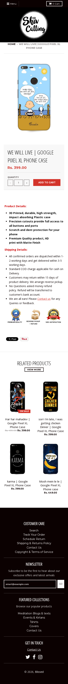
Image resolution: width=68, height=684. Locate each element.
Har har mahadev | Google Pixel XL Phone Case (17, 423)
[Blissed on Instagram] (40, 657)
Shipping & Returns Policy (34, 543)
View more (34, 369)
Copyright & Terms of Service (34, 552)
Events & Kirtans (34, 617)
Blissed (39, 672)
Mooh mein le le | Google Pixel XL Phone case (50, 485)
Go (60, 583)
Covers (34, 626)
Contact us (44, 299)
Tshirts (34, 622)
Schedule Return (34, 539)
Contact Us (34, 547)
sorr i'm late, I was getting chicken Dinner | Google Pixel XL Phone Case (50, 425)
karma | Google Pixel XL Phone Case (17, 483)
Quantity (13, 177)
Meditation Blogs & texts (34, 613)
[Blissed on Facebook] (34, 657)
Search (34, 530)
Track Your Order (34, 534)
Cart (56, 3)
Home (11, 44)
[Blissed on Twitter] (28, 657)
